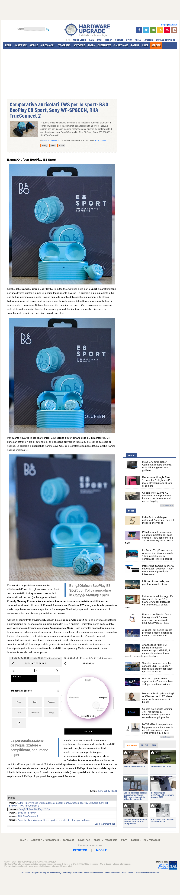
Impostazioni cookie (149, 873)
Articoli (131, 455)
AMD (91, 40)
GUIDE (145, 45)
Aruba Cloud (79, 40)
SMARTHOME (121, 45)
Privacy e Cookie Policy (50, 873)
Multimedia (132, 745)
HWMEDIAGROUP (151, 840)
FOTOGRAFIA (63, 45)
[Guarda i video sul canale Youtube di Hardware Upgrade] (167, 30)
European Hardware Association (163, 866)
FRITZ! (138, 40)
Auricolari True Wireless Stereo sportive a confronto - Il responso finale (54, 820)
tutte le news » (167, 737)
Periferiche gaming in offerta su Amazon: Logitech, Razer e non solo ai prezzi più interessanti (158, 570)
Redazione (98, 873)
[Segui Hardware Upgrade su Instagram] (174, 30)
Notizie (131, 510)
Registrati (172, 25)
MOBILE (34, 45)
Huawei (119, 40)
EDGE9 (91, 45)
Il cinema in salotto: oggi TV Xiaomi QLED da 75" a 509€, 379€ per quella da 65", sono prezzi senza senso (149, 602)
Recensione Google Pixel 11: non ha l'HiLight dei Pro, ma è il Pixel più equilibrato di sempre (157, 481)
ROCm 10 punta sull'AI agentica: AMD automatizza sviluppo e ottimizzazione (157, 681)
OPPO (129, 40)
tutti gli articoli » (166, 505)
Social (130, 873)
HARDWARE (21, 45)
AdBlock (88, 873)
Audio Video (100, 140)
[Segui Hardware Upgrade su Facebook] (139, 30)
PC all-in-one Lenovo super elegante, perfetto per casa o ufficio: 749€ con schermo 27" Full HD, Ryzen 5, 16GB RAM (149, 538)
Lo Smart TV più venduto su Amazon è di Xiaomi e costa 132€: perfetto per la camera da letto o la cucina (157, 554)
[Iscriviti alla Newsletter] (153, 30)
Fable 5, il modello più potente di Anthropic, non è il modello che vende (158, 520)
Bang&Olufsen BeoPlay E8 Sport (35, 809)
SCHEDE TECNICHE (165, 40)
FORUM (135, 45)
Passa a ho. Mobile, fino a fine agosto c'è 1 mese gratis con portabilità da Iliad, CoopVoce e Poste (156, 618)
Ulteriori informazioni (121, 864)
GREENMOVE (104, 45)
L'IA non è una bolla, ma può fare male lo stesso (155, 582)
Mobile (101, 850)
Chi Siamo (25, 873)
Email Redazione (112, 873)
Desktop (80, 850)
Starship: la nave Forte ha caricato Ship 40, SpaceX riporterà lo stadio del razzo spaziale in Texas (157, 667)
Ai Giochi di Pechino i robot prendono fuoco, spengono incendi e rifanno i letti (157, 632)
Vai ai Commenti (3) (105, 823)
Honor (108, 40)
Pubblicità (77, 873)
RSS (124, 873)
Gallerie (144, 745)
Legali (35, 873)
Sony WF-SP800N (107, 791)
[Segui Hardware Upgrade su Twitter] (146, 30)
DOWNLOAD (84, 840)
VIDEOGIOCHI (47, 45)
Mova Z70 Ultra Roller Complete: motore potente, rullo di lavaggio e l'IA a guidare (157, 466)
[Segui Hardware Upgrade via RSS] (160, 30)
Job (137, 873)
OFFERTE (156, 45)
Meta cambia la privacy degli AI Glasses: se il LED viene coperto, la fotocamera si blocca (158, 697)
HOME (8, 45)
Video (154, 745)
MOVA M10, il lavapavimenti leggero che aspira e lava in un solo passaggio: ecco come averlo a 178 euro (157, 728)
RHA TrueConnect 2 (28, 816)
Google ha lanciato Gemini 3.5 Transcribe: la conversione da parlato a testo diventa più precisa (157, 713)
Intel (99, 40)
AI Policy (67, 873)
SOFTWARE (79, 45)
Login (164, 25)
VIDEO (124, 840)
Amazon (148, 40)
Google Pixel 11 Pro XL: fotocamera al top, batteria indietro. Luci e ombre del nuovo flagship (157, 497)
